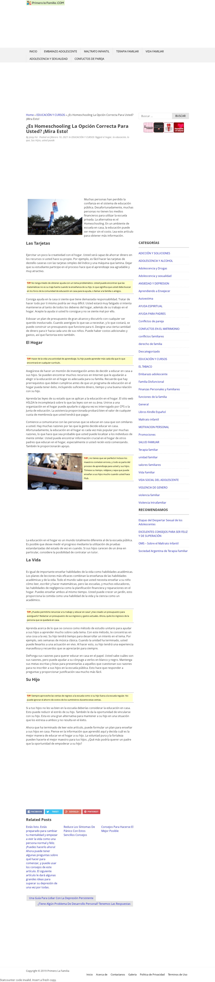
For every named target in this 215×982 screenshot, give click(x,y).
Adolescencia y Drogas (153, 268)
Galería (132, 974)
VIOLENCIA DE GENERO (153, 487)
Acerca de (101, 974)
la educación (119, 137)
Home (30, 115)
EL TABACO (145, 366)
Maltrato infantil (96, 51)
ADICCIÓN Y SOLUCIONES (154, 253)
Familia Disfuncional (151, 382)
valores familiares (150, 465)
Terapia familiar (127, 51)
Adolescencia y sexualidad (49, 59)
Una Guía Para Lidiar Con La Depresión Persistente (61, 898)
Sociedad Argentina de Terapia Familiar (163, 551)
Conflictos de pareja (89, 59)
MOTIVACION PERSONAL (154, 427)
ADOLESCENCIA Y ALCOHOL (156, 261)
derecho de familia (150, 344)
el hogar (107, 137)
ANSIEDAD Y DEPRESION (154, 283)
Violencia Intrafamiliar (152, 502)
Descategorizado (149, 351)
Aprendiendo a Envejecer (154, 291)
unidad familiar (148, 457)
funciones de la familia (153, 397)
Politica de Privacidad (152, 974)
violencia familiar (149, 495)
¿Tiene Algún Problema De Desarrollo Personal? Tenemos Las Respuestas (84, 904)
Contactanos (118, 974)
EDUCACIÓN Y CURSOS (50, 115)
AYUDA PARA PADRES (152, 314)
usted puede (48, 140)
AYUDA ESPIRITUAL (150, 306)
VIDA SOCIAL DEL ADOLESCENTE (159, 480)
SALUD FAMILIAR (149, 442)
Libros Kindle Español (152, 412)
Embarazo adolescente (60, 51)
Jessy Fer (33, 137)
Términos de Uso (177, 974)
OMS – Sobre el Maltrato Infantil (159, 543)
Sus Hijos (36, 140)
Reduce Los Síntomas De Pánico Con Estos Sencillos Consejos (79, 831)
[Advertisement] (127, 23)
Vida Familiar (155, 51)
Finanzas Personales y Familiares (159, 389)
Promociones (147, 434)
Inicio (33, 51)
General (144, 404)
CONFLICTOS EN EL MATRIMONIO (159, 329)
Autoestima (146, 298)
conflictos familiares (151, 336)
